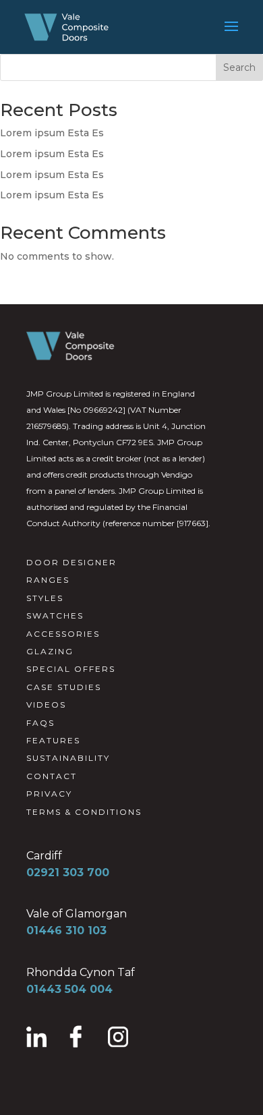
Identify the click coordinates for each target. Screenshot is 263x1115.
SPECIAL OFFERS (70, 669)
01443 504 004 (69, 989)
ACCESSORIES (63, 634)
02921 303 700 (67, 872)
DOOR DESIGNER (71, 562)
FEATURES (53, 740)
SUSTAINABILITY (68, 758)
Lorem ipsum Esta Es (52, 133)
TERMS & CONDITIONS (84, 812)
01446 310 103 (66, 930)
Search (239, 67)
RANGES (47, 580)
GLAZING (50, 651)
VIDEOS (46, 704)
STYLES (44, 598)
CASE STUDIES (63, 687)
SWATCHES (55, 615)
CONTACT (51, 776)
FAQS (40, 723)
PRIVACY (49, 794)
